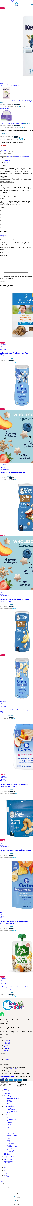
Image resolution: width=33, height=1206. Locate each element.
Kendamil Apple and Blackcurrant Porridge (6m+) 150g (15, 101)
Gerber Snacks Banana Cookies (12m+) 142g (16, 850)
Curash (9, 1124)
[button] (3, 913)
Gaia (8, 1126)
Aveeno (9, 1117)
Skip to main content (16, 1)
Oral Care (6, 1048)
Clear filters (3, 235)
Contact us (6, 1058)
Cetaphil (9, 1122)
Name (2, 270)
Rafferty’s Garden (12, 1146)
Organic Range (11, 1109)
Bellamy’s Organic (12, 1119)
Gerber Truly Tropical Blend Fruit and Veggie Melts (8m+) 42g (14, 922)
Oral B (9, 1145)
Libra (8, 1138)
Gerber (9, 1127)
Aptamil (9, 1116)
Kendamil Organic (15, 85)
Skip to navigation (5, 1)
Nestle (9, 1142)
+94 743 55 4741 (13, 1068)
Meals (8, 1103)
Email (2, 273)
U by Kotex (10, 1151)
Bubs (8, 1121)
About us (6, 1059)
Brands (6, 85)
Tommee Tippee (11, 1150)
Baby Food (10, 156)
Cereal (16, 156)
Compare (6, 1175)
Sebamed (9, 1148)
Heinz (8, 1129)
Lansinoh (9, 1137)
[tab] (7, 160)
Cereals (9, 1108)
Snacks (9, 1100)
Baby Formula (8, 1043)
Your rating (3, 252)
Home (2, 85)
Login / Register (8, 1177)
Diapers (6, 1045)
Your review (4, 255)
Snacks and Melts (12, 1111)
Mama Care (7, 1047)
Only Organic (11, 1143)
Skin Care (6, 1050)
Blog (5, 1056)
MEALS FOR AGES (13, 1098)
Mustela (9, 1140)
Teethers (9, 1101)
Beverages (10, 1105)
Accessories (7, 1040)
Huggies (9, 1130)
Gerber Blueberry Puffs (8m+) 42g (12, 472)
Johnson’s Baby (11, 1134)
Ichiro (8, 1132)
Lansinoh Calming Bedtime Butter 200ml (11, 123)
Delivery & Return (9, 1061)
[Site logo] (16, 6)
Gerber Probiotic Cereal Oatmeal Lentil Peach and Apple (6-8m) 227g (14, 785)
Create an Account (5, 1191)
